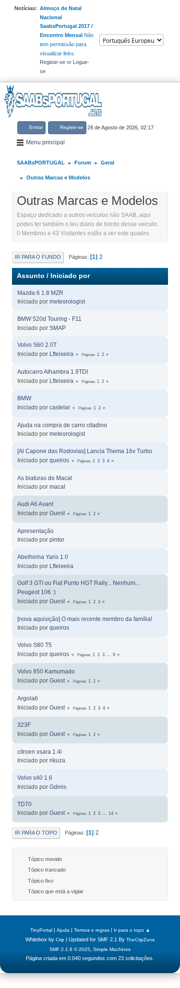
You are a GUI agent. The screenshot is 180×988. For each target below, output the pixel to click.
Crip (60, 939)
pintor (56, 539)
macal (57, 486)
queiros (59, 460)
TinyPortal (41, 930)
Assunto (31, 275)
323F (24, 725)
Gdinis (57, 787)
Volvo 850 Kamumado (46, 671)
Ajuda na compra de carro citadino (62, 425)
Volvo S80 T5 (34, 645)
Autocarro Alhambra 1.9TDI (52, 371)
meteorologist (67, 301)
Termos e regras (91, 930)
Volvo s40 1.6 (34, 777)
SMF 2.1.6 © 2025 (69, 949)
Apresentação (35, 531)
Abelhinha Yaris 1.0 (42, 557)
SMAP (57, 328)
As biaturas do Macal (44, 478)
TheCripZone (140, 939)
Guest (57, 513)
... (109, 654)
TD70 (24, 804)
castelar (59, 407)
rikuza (57, 760)
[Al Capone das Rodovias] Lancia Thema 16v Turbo (84, 451)
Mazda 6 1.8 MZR (40, 293)
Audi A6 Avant (35, 504)
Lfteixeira (61, 354)
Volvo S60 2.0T (37, 345)
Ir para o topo (36, 833)
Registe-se (52, 62)
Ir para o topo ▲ (132, 930)
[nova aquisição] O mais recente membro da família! (84, 619)
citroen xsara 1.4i (39, 751)
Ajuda (63, 930)
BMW (24, 398)
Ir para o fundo (38, 257)
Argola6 (27, 698)
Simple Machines (112, 949)
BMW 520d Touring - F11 (49, 319)
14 (110, 813)
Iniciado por (70, 275)
